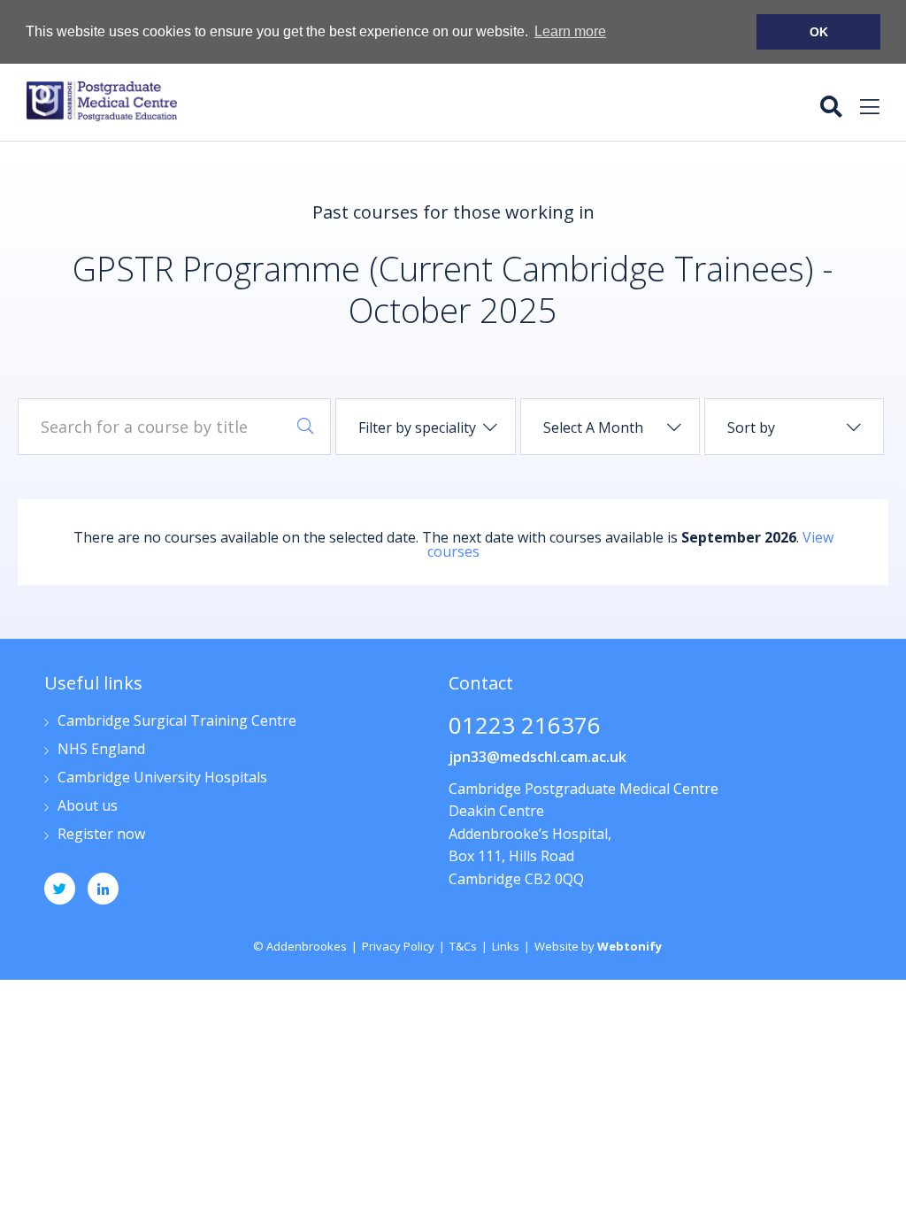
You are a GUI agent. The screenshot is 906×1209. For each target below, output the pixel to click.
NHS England (101, 750)
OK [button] (819, 32)
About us (88, 806)
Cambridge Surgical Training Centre (177, 721)
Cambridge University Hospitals (162, 778)
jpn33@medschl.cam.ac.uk (537, 757)
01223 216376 (525, 727)
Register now (101, 835)
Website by (598, 946)
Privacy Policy (398, 946)
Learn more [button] (570, 31)
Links (505, 946)
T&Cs (463, 946)
